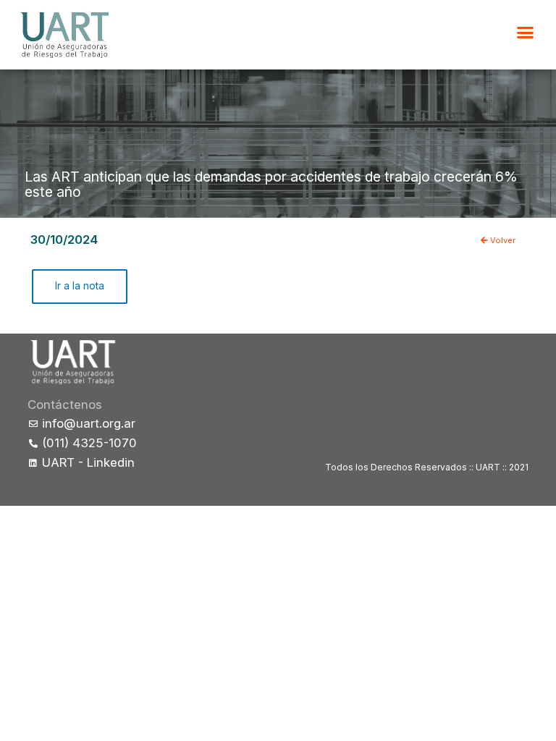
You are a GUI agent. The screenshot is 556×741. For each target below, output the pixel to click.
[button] (525, 32)
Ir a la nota (79, 286)
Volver (501, 240)
